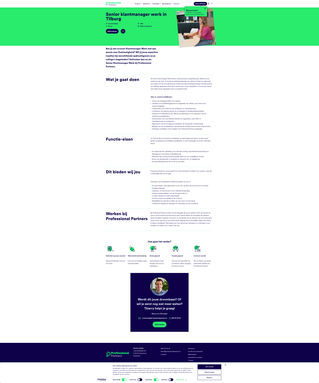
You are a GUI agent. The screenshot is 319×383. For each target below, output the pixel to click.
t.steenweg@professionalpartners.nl (154, 318)
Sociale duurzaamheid (195, 351)
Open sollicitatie (200, 3)
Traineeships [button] (156, 3)
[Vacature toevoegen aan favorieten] (123, 31)
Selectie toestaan (209, 372)
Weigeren (209, 377)
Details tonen (180, 379)
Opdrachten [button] (146, 3)
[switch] (140, 379)
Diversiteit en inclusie (195, 357)
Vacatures (191, 348)
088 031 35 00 (165, 348)
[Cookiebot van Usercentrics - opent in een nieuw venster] (102, 380)
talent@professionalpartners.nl (171, 351)
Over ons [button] (176, 3)
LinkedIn (163, 354)
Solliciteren (112, 31)
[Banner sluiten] (225, 364)
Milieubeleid (192, 354)
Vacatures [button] (137, 3)
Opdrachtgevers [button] (166, 3)
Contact (190, 360)
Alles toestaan (209, 366)
